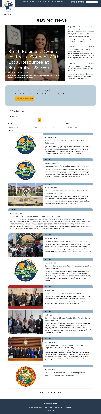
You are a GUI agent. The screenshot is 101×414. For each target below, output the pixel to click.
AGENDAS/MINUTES (55, 1)
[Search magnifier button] (97, 2)
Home (4, 14)
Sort (67, 123)
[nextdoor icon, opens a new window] (79, 2)
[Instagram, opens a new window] (47, 403)
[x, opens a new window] (49, 403)
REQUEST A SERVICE (34, 1)
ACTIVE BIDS (26, 1)
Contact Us (58, 407)
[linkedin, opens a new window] (56, 403)
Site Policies (48, 407)
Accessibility (68, 407)
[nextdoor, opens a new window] (51, 403)
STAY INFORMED (43, 1)
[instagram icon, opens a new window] (74, 2)
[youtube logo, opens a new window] (81, 2)
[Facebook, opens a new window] (44, 403)
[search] (39, 120)
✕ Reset (10, 130)
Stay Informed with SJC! (25, 98)
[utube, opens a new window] (54, 403)
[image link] (25, 144)
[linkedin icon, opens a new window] (83, 2)
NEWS (49, 1)
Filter (10, 123)
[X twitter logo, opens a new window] (76, 2)
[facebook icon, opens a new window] (72, 2)
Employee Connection (35, 407)
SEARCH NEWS (12, 116)
